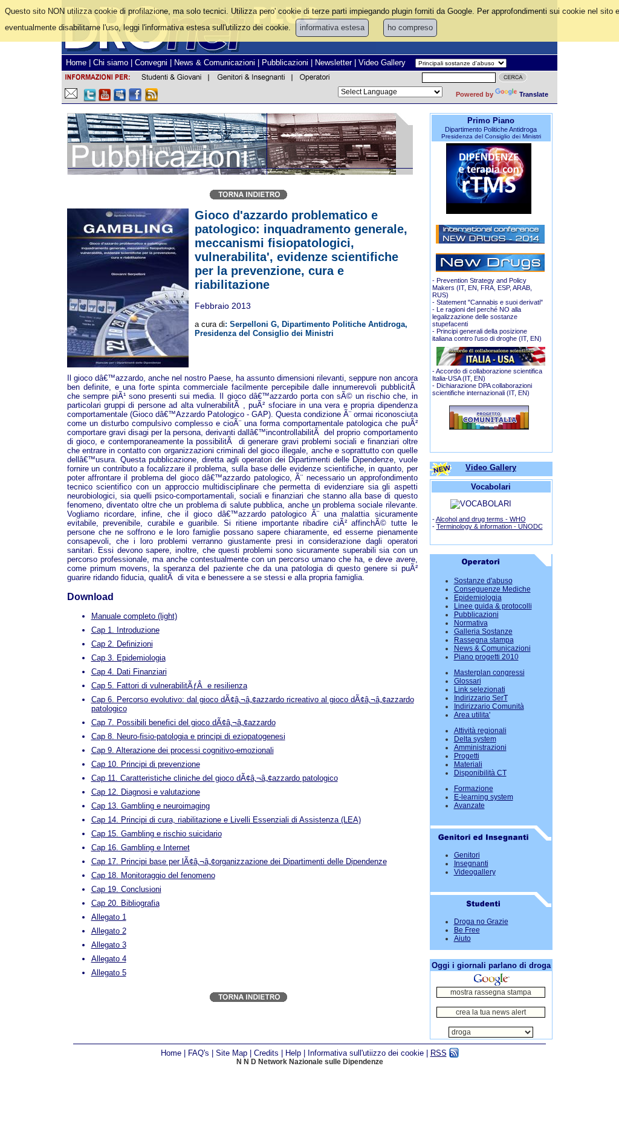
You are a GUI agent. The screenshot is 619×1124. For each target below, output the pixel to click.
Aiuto (462, 938)
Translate (533, 94)
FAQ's (198, 1053)
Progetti (466, 756)
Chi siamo (110, 62)
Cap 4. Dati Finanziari (129, 671)
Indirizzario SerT (481, 698)
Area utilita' (472, 715)
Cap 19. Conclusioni (126, 889)
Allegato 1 (108, 917)
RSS (438, 1053)
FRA (487, 287)
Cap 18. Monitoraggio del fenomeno (153, 875)
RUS (439, 295)
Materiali (468, 764)
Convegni (151, 62)
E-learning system (483, 797)
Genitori (467, 855)
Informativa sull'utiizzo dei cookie (366, 1053)
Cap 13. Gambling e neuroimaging (150, 805)
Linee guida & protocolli (493, 606)
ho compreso (410, 27)
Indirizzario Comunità (489, 706)
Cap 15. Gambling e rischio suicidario (156, 833)
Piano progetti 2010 (486, 657)
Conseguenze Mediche (492, 589)
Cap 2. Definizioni (122, 643)
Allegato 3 (108, 944)
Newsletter (333, 62)
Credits (266, 1053)
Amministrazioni (480, 747)
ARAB (521, 287)
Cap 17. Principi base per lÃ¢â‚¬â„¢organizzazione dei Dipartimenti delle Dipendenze (239, 861)
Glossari (467, 681)
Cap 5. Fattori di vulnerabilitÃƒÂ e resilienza (169, 685)
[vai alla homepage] (489, 426)
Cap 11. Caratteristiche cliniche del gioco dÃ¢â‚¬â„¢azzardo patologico (214, 778)
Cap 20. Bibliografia (125, 903)
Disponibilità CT (480, 773)
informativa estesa (332, 27)
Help (293, 1053)
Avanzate (469, 805)
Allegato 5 (108, 972)
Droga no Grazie (481, 921)
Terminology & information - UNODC (489, 526)
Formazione (473, 788)
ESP (503, 287)
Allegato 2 (108, 930)
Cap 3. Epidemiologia (128, 657)
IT (461, 287)
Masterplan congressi (489, 672)
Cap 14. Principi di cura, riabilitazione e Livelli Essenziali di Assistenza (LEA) (226, 819)
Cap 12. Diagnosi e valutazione (145, 791)
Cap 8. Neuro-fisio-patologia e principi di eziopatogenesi (188, 736)
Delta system (475, 739)
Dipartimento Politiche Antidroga (491, 129)
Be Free (467, 930)
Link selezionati (479, 689)
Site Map (231, 1053)
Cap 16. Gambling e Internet (140, 847)
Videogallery (475, 872)
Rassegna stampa (484, 640)
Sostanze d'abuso (483, 581)
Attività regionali (480, 730)
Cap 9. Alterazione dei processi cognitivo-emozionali (182, 750)
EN (472, 287)
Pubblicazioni (285, 62)
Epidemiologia (478, 597)
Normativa (471, 623)
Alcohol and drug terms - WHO (481, 519)
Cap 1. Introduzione (125, 630)
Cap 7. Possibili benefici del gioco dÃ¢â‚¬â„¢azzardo (183, 722)
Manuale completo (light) (134, 616)
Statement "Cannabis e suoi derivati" (489, 302)
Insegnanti (471, 863)
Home (76, 62)
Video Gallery (382, 62)
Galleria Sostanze (483, 631)
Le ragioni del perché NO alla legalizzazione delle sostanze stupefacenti (476, 317)
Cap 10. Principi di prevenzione (145, 764)
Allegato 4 (108, 958)
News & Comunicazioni (214, 62)
